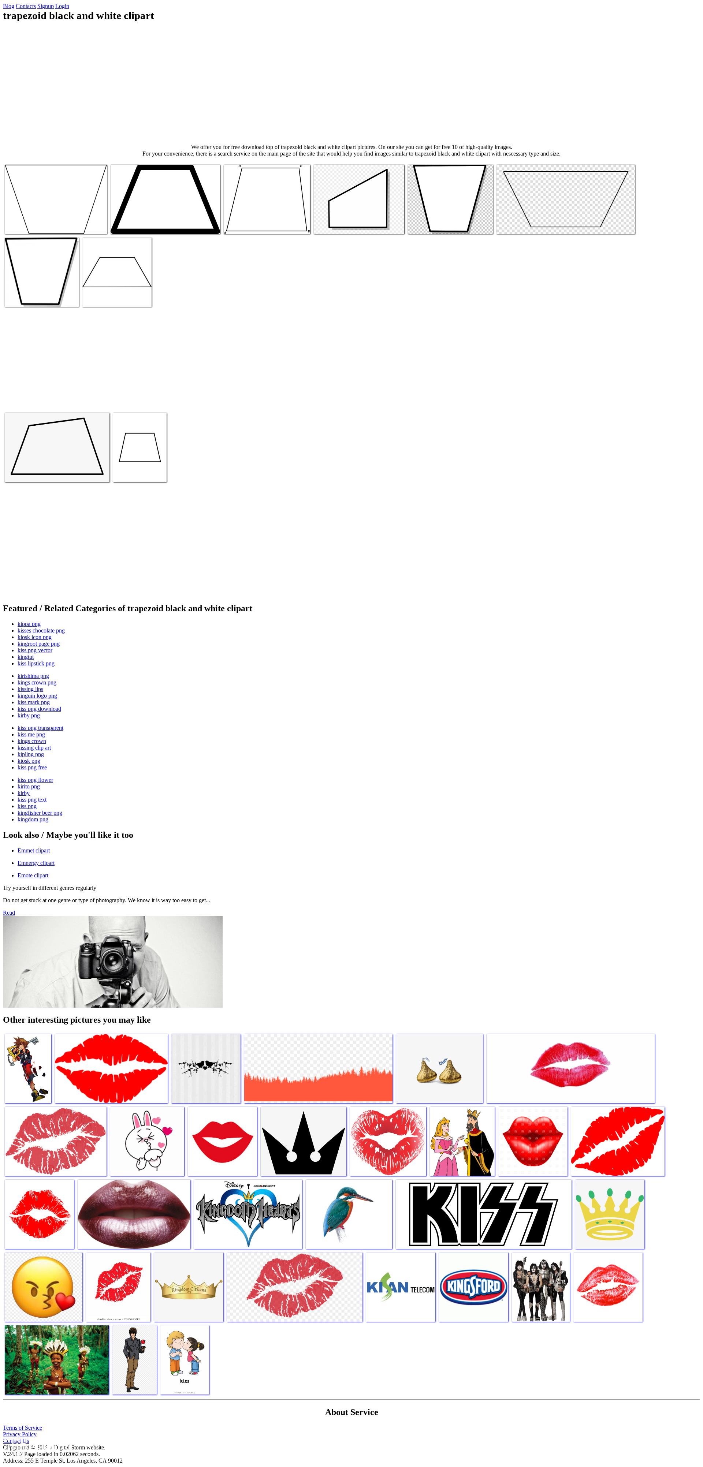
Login (62, 6)
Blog (8, 6)
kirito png (29, 786)
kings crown (32, 741)
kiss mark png (34, 702)
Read (9, 913)
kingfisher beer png (40, 813)
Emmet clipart (34, 850)
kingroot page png (39, 644)
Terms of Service (22, 1428)
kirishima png (33, 676)
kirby (24, 793)
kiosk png (29, 761)
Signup (45, 6)
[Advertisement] (351, 82)
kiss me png (31, 734)
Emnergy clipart (36, 863)
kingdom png (33, 819)
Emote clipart (33, 875)
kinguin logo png (37, 696)
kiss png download (39, 709)
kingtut (26, 657)
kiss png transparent (40, 728)
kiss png (27, 806)
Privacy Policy (20, 1434)
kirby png (29, 715)
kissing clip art (34, 747)
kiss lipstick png (36, 663)
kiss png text (32, 799)
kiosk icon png (35, 637)
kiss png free (32, 767)
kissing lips (30, 689)
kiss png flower (35, 780)
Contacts (26, 6)
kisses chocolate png (41, 630)
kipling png (31, 754)
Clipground (36, 1445)
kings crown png (37, 682)
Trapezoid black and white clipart (41, 224)
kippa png (29, 624)
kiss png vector (35, 650)
